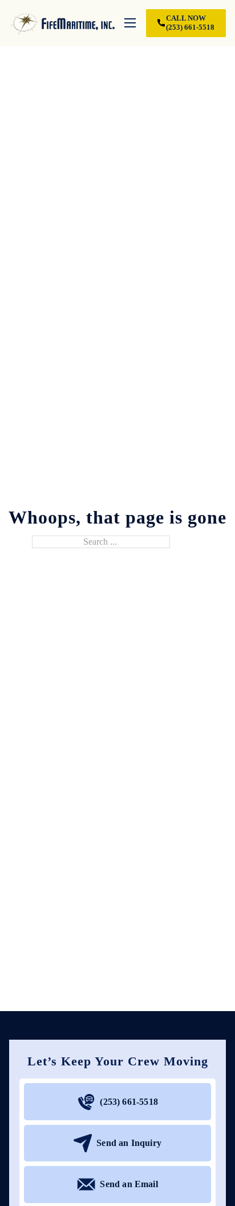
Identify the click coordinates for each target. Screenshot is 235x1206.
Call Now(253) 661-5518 (190, 22)
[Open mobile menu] (130, 22)
